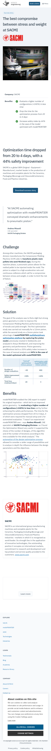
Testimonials (7, 656)
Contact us (6, 693)
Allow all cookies (25, 727)
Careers (5, 689)
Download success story (25, 190)
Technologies (7, 637)
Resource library (8, 669)
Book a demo (34, 4)
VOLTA (5, 623)
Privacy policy (13, 748)
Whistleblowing (37, 748)
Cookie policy (25, 748)
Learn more (11, 720)
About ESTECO (8, 684)
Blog (4, 660)
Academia (6, 665)
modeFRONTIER (8, 628)
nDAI (4, 632)
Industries (6, 641)
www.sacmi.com (22, 554)
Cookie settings (25, 733)
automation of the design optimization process (23, 439)
